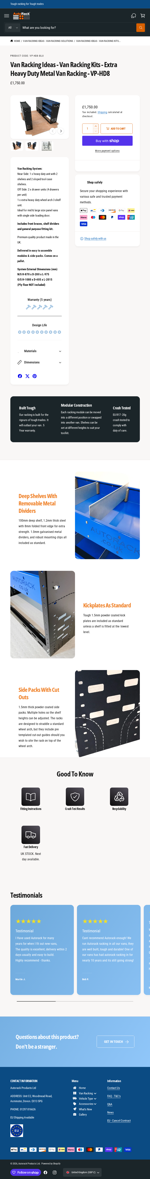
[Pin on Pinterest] (34, 376)
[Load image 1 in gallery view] (16, 146)
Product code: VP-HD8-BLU (27, 55)
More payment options (107, 150)
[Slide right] (61, 131)
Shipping (102, 112)
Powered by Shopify (50, 1163)
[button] (6, 15)
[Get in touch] (133, 15)
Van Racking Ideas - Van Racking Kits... (98, 40)
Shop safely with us (95, 238)
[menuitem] (86, 1088)
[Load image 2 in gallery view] (31, 146)
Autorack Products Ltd (29, 1163)
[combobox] (83, 27)
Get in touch (113, 1042)
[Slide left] (53, 131)
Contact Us (113, 1088)
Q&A (109, 1104)
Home (17, 40)
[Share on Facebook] (19, 376)
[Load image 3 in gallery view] (47, 146)
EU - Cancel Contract (118, 1120)
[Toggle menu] (95, 1093)
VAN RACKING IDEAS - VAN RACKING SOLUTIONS (48, 40)
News (110, 1112)
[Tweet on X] (27, 376)
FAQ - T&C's (114, 1096)
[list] (75, 824)
